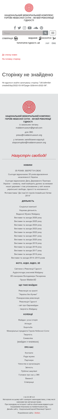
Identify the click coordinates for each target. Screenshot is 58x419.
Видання (32, 38)
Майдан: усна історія (28, 319)
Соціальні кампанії (28, 206)
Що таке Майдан (28, 285)
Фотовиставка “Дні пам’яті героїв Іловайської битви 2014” (28, 194)
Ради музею (29, 356)
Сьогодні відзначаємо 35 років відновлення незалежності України (28, 175)
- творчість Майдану (28, 308)
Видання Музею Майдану (28, 213)
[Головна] (29, 8)
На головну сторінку (11, 58)
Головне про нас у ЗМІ (29, 374)
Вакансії (29, 378)
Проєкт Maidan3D (28, 279)
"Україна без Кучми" (28, 294)
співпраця (7, 38)
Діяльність (28, 200)
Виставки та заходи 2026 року (28, 217)
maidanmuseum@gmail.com (29, 127)
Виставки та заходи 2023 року (28, 228)
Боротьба (28, 327)
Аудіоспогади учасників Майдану (28, 272)
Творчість (28, 334)
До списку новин (9, 54)
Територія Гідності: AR (28, 43)
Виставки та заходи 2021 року (28, 235)
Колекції (28, 314)
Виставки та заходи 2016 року (28, 254)
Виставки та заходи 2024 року (28, 224)
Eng (54, 43)
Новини (28, 164)
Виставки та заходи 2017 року (28, 250)
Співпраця (29, 381)
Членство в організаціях (29, 363)
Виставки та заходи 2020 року (28, 239)
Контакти (29, 352)
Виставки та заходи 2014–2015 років (28, 257)
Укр (47, 43)
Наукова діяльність (28, 210)
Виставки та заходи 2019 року (28, 243)
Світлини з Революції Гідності (28, 268)
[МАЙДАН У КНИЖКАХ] (28, 341)
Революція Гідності (28, 301)
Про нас (29, 347)
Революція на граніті (28, 290)
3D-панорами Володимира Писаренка (28, 276)
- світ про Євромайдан (28, 305)
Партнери (29, 360)
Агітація (28, 323)
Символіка (28, 338)
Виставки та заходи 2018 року (28, 246)
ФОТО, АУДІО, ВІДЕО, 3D (28, 263)
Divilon (37, 413)
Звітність (29, 367)
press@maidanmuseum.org (29, 134)
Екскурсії (46, 38)
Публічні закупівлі (29, 371)
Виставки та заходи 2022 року (28, 232)
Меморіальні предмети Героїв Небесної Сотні (28, 330)
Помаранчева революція (27, 297)
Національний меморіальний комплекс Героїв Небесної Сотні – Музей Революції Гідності (29, 18)
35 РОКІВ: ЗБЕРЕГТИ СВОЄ (28, 170)
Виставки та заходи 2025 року (28, 221)
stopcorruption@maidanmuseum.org (29, 142)
